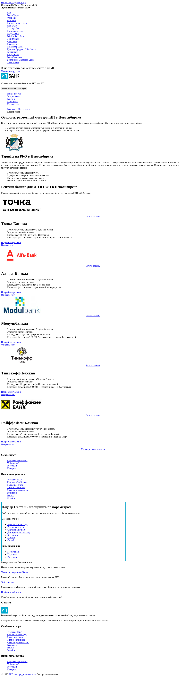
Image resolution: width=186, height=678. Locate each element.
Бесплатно (12, 493)
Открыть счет (13, 96)
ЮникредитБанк (15, 31)
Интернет (12, 468)
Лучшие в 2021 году (17, 482)
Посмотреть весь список (93, 449)
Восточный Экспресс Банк (20, 60)
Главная (11, 109)
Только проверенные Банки (14, 572)
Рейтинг (11, 99)
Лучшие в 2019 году (17, 524)
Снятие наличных (16, 487)
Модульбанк (13, 33)
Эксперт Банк (14, 28)
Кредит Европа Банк (17, 23)
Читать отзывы (93, 216)
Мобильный (13, 463)
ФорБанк (11, 18)
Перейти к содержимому (13, 2)
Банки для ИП (14, 93)
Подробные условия (11, 242)
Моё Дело (12, 25)
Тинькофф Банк (15, 46)
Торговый (12, 465)
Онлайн (11, 498)
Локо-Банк (12, 44)
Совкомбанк (13, 39)
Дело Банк (12, 41)
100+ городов (8, 582)
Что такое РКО (14, 479)
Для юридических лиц (18, 490)
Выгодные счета (15, 485)
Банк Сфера (13, 15)
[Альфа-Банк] (21, 263)
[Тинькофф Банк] (21, 362)
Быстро (10, 495)
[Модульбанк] (21, 313)
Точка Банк (12, 52)
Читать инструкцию (11, 71)
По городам (13, 104)
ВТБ (9, 12)
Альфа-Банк (13, 54)
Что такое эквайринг (17, 460)
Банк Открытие (14, 57)
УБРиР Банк (13, 62)
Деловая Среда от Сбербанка (21, 49)
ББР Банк (11, 20)
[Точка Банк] (21, 213)
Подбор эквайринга (11, 592)
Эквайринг (12, 101)
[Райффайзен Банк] (21, 412)
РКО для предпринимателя (22, 674)
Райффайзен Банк (15, 36)
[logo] (10, 612)
